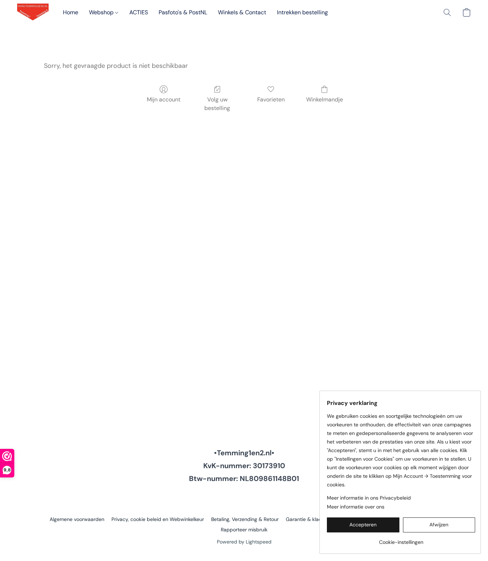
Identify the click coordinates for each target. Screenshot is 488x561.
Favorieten (271, 99)
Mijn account (163, 99)
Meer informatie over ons (355, 507)
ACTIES (138, 12)
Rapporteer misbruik (244, 529)
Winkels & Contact (242, 12)
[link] (401, 539)
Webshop (102, 12)
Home (70, 12)
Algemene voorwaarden (77, 519)
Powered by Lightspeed (244, 542)
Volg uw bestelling (217, 104)
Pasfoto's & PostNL (183, 12)
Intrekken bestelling (302, 12)
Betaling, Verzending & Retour (245, 519)
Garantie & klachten (309, 519)
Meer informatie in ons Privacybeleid (369, 498)
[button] (33, 12)
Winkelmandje (324, 99)
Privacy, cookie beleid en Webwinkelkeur (157, 519)
